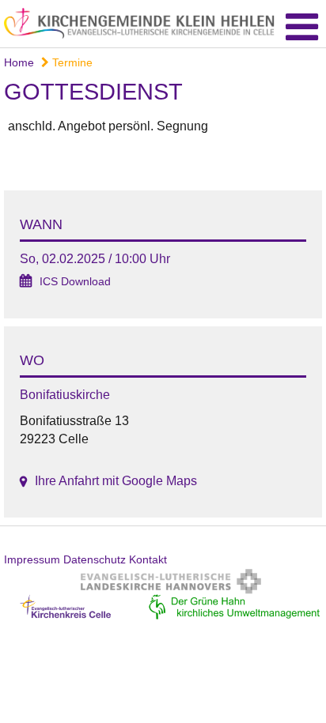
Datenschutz (94, 559)
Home (19, 62)
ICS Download (75, 282)
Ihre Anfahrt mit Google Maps (116, 481)
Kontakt (148, 559)
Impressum (32, 559)
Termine (71, 62)
